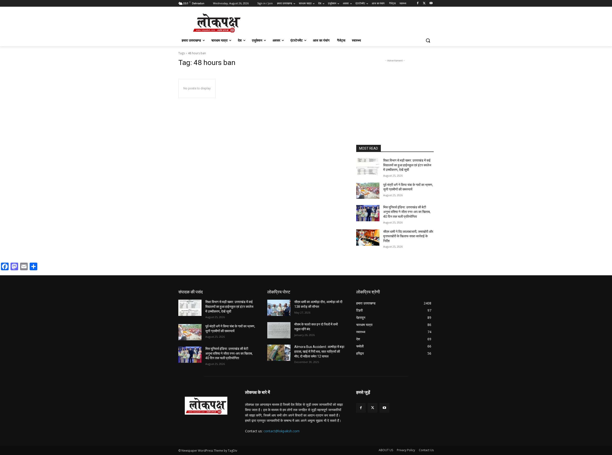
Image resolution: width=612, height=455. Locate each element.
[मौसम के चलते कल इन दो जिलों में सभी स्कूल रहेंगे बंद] (278, 330)
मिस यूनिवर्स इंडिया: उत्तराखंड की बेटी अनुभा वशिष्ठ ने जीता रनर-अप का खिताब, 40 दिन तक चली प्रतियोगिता (407, 211)
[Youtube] (431, 3)
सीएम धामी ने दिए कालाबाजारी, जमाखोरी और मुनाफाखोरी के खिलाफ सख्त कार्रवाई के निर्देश (408, 236)
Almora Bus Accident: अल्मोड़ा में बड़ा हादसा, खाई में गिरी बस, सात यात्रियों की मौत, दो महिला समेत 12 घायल (319, 351)
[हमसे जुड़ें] (395, 399)
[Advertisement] (395, 93)
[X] (424, 3)
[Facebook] (418, 3)
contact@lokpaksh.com (281, 431)
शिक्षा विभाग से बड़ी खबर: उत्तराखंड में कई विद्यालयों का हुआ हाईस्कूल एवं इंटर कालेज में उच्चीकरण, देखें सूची (407, 165)
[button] (428, 40)
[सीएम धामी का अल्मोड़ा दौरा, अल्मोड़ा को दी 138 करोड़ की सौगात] (278, 308)
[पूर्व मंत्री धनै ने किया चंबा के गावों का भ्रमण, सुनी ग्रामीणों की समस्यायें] (367, 191)
